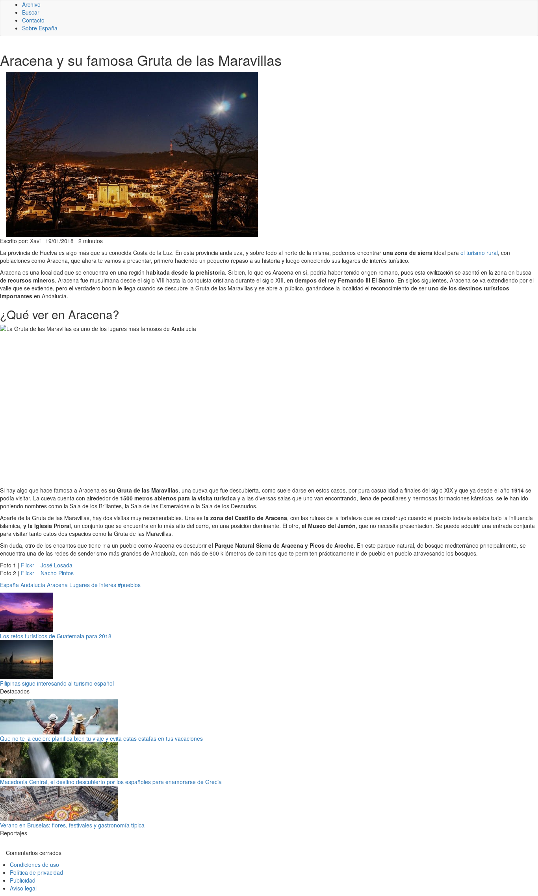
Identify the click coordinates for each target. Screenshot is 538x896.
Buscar (30, 12)
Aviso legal (23, 888)
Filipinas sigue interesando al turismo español (57, 683)
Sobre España (40, 28)
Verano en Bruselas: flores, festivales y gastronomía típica (72, 825)
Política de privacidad (36, 872)
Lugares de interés (92, 585)
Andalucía (32, 585)
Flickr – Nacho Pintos (47, 573)
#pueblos (129, 585)
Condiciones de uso (34, 864)
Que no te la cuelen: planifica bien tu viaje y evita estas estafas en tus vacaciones (101, 738)
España (9, 585)
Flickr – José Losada (46, 565)
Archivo (31, 4)
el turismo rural (479, 253)
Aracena (57, 585)
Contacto (33, 20)
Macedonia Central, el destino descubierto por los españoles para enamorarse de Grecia (111, 782)
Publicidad (22, 880)
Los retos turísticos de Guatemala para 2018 (55, 636)
